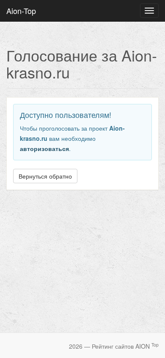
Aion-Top (21, 10)
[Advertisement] (82, 258)
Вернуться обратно (45, 176)
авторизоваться (44, 148)
